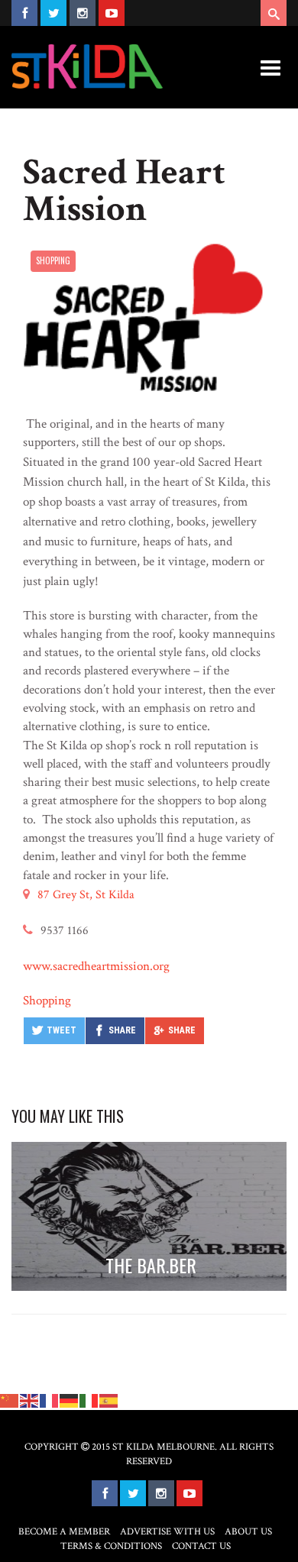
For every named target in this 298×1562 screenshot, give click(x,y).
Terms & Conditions (111, 1546)
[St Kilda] (87, 66)
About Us (248, 1531)
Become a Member (64, 1531)
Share (122, 1030)
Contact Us (201, 1546)
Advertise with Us (167, 1531)
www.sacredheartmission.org (96, 966)
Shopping (53, 260)
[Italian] (89, 1400)
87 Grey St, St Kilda (85, 895)
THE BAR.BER (150, 1265)
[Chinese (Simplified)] (10, 1400)
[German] (69, 1400)
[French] (50, 1400)
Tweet (61, 1030)
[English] (30, 1400)
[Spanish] (109, 1400)
